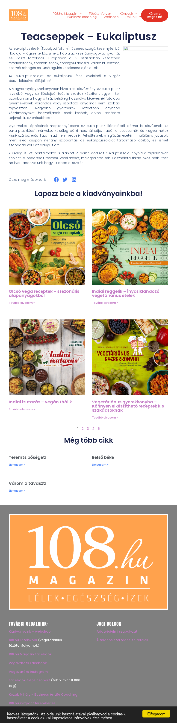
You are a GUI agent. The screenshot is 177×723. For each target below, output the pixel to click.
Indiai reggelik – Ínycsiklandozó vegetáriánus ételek (125, 293)
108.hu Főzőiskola (23, 640)
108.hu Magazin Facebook (30, 654)
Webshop (110, 16)
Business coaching (82, 16)
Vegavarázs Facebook (28, 663)
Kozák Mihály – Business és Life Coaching (43, 694)
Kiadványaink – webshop (30, 631)
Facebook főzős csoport (29, 680)
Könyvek (126, 13)
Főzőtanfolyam (100, 13)
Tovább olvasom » (22, 303)
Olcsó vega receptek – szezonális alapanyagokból (44, 293)
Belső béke (103, 457)
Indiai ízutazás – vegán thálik (40, 402)
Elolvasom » (17, 465)
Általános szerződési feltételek (122, 640)
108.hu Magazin (65, 13)
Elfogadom (156, 714)
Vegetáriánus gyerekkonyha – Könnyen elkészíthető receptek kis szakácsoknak (128, 406)
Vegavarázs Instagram (28, 671)
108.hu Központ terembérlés (32, 703)
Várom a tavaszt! (28, 483)
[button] (56, 179)
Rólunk (130, 16)
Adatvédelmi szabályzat (117, 631)
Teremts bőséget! (28, 457)
